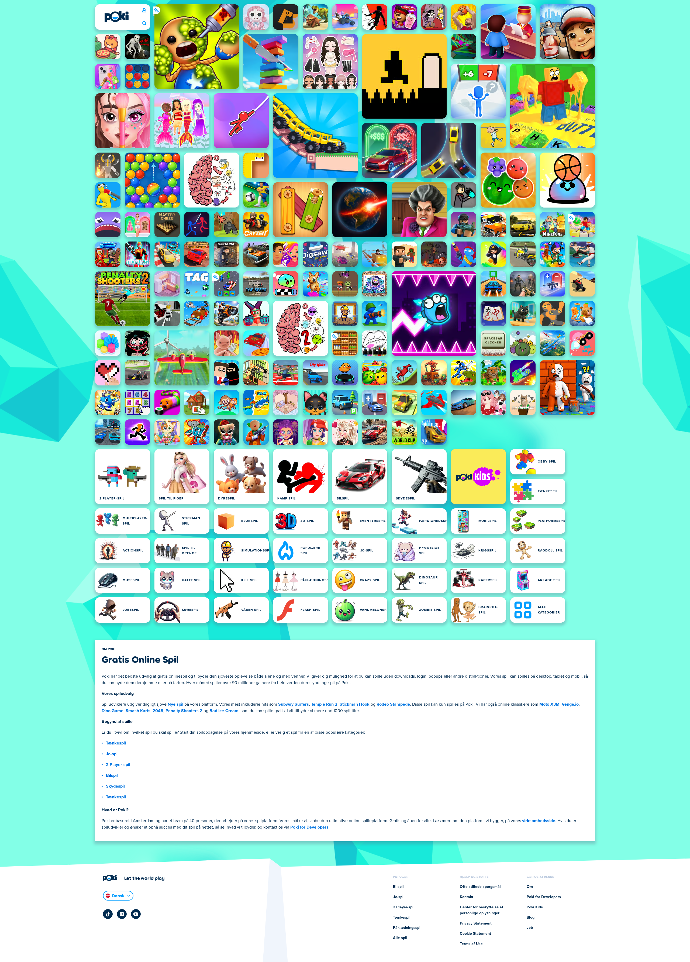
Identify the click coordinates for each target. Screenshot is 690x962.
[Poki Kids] (478, 476)
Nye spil (175, 704)
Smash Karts (138, 711)
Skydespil (115, 786)
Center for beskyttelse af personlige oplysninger (481, 910)
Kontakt (466, 897)
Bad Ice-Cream (224, 711)
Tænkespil (116, 743)
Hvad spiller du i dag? (144, 23)
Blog (530, 917)
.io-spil (112, 754)
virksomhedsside (538, 821)
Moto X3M (549, 704)
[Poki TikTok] (108, 914)
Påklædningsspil (407, 928)
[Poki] (116, 16)
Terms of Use (471, 944)
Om (530, 887)
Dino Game (112, 711)
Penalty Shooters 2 (183, 711)
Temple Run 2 (324, 704)
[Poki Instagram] (122, 914)
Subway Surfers (293, 704)
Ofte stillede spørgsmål (480, 887)
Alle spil (400, 938)
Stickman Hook (355, 704)
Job (530, 928)
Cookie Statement (475, 934)
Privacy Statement (476, 923)
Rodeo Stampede (393, 704)
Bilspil (112, 775)
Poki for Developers (309, 827)
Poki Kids (535, 907)
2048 (158, 711)
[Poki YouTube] (136, 914)
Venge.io (570, 704)
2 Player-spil (118, 765)
